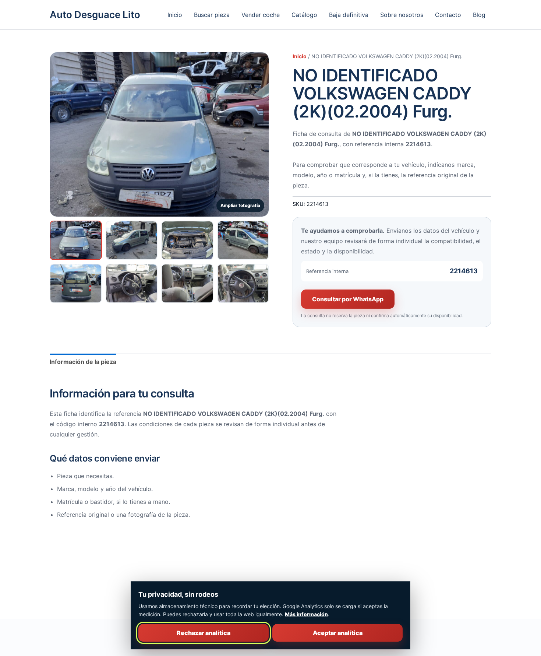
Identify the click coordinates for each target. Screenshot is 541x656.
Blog (479, 14)
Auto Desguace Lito (95, 14)
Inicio (174, 14)
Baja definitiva (348, 14)
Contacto (448, 14)
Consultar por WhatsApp (347, 299)
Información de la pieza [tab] (83, 361)
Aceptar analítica (338, 632)
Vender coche (260, 14)
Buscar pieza (212, 14)
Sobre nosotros (401, 14)
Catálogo (304, 14)
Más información (306, 614)
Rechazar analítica (203, 632)
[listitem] (76, 240)
